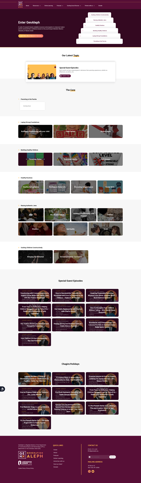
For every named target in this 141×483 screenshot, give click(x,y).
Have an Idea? (57, 464)
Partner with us (89, 5)
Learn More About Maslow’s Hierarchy (31, 36)
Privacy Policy (30, 468)
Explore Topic (66, 75)
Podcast (59, 5)
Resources (36, 5)
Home (55, 450)
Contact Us (93, 445)
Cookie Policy (21, 468)
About (27, 5)
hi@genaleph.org (93, 451)
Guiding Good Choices (73, 5)
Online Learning (48, 5)
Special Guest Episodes (68, 68)
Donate (100, 5)
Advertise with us (58, 461)
